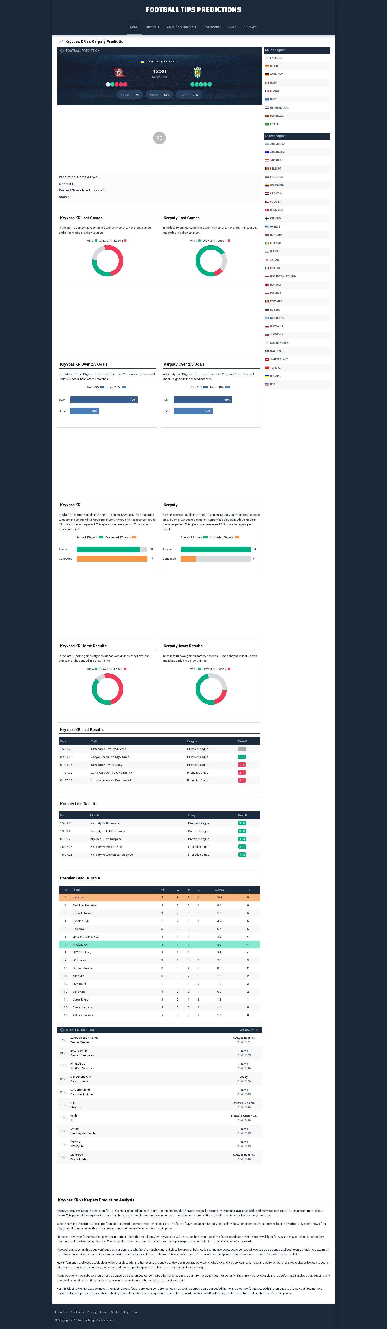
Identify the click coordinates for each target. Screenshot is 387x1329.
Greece (275, 226)
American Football (182, 27)
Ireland (275, 243)
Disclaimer (77, 1312)
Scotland (277, 318)
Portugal (277, 115)
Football (152, 27)
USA (273, 384)
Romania (276, 301)
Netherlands (279, 107)
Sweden (275, 351)
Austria (276, 160)
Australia (277, 152)
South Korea (279, 342)
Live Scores (212, 27)
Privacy (91, 1312)
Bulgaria (276, 176)
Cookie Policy (119, 1312)
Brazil (274, 124)
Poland (275, 293)
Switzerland (279, 359)
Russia (275, 309)
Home (134, 27)
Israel (274, 251)
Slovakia (276, 326)
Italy (273, 82)
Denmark (276, 210)
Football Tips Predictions (193, 9)
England (276, 57)
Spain (274, 66)
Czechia (276, 201)
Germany (276, 74)
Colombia (277, 185)
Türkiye (275, 367)
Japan (274, 259)
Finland (275, 218)
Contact (250, 27)
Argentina (277, 143)
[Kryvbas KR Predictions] (120, 73)
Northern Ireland (283, 276)
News (232, 27)
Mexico (275, 268)
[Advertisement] (159, 138)
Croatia (276, 193)
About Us (61, 1312)
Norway (275, 284)
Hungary (276, 235)
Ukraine (275, 376)
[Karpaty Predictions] (198, 73)
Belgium (275, 168)
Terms (104, 1312)
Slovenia (276, 334)
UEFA (273, 99)
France (275, 91)
